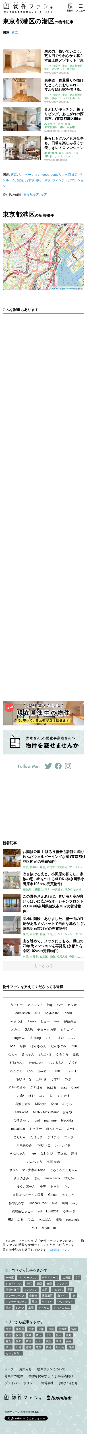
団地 (8, 1307)
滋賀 (48, 1341)
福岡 (51, 1329)
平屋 (70, 1289)
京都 (31, 1329)
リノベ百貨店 (52, 65)
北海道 (63, 1329)
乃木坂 (29, 180)
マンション (30, 1289)
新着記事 (10, 842)
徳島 (28, 1347)
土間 (44, 1289)
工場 (31, 1307)
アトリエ (43, 1307)
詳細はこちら (59, 1249)
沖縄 (71, 1347)
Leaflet (54, 288)
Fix (80, 288)
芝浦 (75, 152)
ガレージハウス (15, 1295)
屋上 (34, 1301)
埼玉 (38, 1335)
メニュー (80, 10)
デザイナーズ (50, 1277)
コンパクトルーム (69, 98)
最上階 (71, 68)
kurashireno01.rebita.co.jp (60, 130)
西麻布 (71, 127)
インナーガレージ (16, 1301)
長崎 (48, 1347)
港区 (47, 68)
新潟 (58, 1335)
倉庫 (49, 1283)
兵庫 (68, 1341)
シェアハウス (14, 1283)
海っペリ (62, 1295)
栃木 (18, 1335)
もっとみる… (62, 1307)
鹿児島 (60, 1347)
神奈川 (20, 1329)
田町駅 (48, 156)
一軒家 (10, 1277)
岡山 (8, 1347)
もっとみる (43, 965)
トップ (9, 1369)
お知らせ (25, 1369)
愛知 (18, 1341)
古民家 (67, 1277)
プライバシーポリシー (20, 1383)
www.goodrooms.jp (56, 159)
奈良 (58, 1341)
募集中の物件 (13, 1376)
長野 (68, 1335)
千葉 (48, 1335)
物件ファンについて (51, 1369)
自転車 (33, 1295)
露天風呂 (47, 1295)
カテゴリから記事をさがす (25, 1269)
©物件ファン (12, 1412)
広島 (18, 1347)
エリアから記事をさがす (24, 1321)
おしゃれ (57, 1289)
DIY (77, 1277)
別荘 (29, 1283)
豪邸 (39, 1283)
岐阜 (28, 1341)
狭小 (54, 98)
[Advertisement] (43, 504)
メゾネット (58, 68)
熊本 (38, 1347)
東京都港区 (76, 65)
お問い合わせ (68, 1383)
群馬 (8, 1335)
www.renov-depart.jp (56, 72)
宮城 (74, 1329)
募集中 (70, 10)
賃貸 (20, 180)
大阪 (41, 1329)
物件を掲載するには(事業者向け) (52, 1376)
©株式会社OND (30, 1412)
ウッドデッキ (65, 1301)
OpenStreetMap (68, 288)
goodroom (50, 152)
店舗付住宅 (12, 1289)
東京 (15, 32)
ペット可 (47, 1301)
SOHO (20, 1307)
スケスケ (62, 1283)
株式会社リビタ (53, 123)
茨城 (28, 1335)
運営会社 (47, 1383)
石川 (38, 1341)
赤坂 (47, 180)
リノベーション (63, 156)
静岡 (8, 1341)
